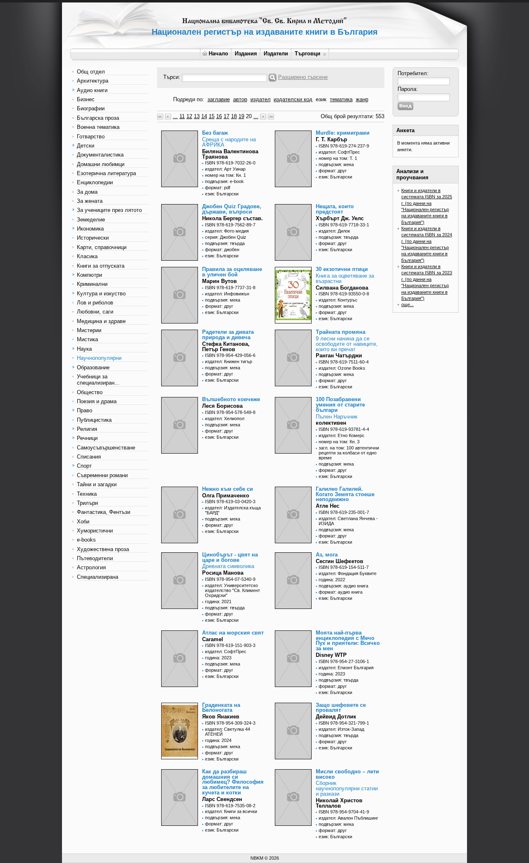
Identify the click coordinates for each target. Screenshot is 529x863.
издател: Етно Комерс (342, 435)
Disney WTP (331, 655)
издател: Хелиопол (224, 418)
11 (182, 116)
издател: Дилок (334, 230)
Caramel (212, 639)
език (321, 99)
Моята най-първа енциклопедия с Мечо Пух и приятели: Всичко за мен (348, 640)
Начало (218, 53)
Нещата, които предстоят (335, 209)
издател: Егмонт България (346, 667)
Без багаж (215, 133)
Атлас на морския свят (233, 633)
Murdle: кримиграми (342, 133)
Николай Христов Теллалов (339, 803)
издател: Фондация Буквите (347, 573)
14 (204, 116)
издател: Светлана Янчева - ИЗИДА (348, 521)
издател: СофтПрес (339, 152)
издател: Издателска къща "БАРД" (233, 510)
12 (189, 116)
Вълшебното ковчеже (231, 399)
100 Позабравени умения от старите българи (340, 404)
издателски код (293, 99)
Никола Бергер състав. (232, 218)
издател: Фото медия (227, 230)
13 (197, 116)
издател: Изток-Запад (341, 729)
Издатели (276, 53)
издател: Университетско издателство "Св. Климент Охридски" (232, 590)
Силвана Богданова (342, 288)
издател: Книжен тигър (228, 361)
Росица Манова (222, 573)
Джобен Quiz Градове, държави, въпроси (231, 209)
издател (260, 99)
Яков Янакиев (220, 716)
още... (407, 304)
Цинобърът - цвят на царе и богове (230, 557)
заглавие (218, 99)
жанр (362, 99)
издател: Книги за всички (231, 811)
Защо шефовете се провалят (341, 707)
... (175, 116)
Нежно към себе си (227, 489)
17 (226, 116)
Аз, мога (327, 555)
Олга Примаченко (225, 495)
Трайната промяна (340, 332)
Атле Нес (327, 506)
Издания (246, 53)
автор (240, 99)
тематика (341, 99)
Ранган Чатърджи (339, 355)
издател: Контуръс (338, 299)
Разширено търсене (303, 77)
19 (241, 116)
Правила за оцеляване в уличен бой (232, 272)
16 (219, 116)
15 (211, 116)
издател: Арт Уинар (225, 168)
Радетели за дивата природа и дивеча (228, 334)
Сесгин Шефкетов (339, 561)
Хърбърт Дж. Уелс (340, 218)
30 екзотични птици (342, 269)
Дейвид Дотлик (336, 716)
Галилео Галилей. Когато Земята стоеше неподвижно (345, 494)
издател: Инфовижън (227, 293)
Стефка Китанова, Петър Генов (226, 346)
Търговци (307, 53)
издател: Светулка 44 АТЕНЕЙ (227, 732)
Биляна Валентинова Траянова (230, 154)
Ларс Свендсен (222, 799)
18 (234, 116)
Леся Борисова (222, 406)
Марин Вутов (219, 281)
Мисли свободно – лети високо (347, 774)
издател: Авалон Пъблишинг (348, 817)
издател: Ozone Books (342, 368)
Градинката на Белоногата (221, 707)
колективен (331, 423)
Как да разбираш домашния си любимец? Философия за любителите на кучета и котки (233, 782)
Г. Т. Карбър (331, 139)
